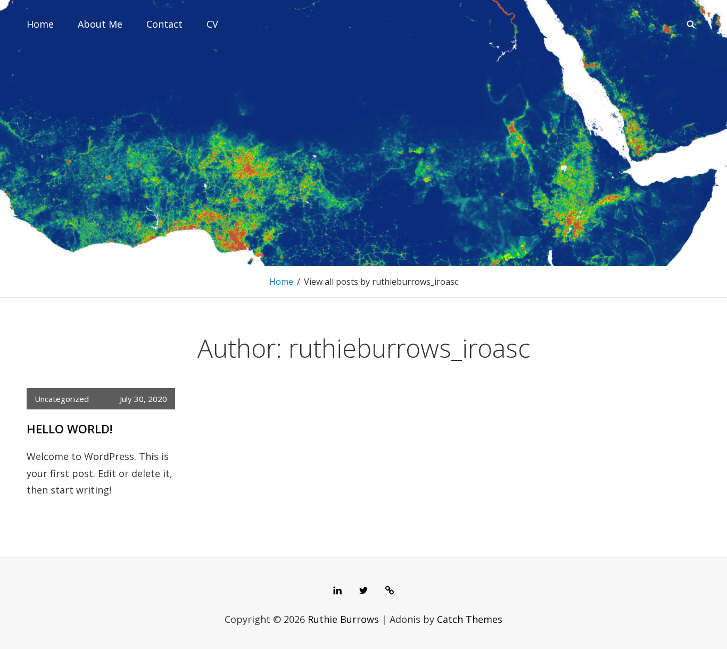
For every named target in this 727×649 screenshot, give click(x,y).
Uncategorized (62, 398)
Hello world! (69, 429)
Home (40, 24)
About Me (100, 24)
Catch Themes (469, 619)
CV (212, 24)
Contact (164, 24)
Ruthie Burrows (343, 619)
